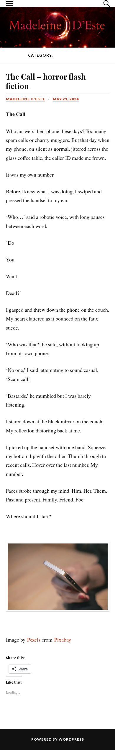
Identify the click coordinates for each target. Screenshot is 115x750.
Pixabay (62, 639)
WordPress (71, 739)
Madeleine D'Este (25, 99)
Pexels (33, 639)
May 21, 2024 (66, 99)
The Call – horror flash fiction (46, 81)
